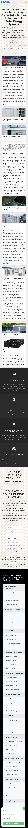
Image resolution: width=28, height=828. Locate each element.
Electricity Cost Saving (11, 711)
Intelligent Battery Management (14, 741)
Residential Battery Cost (12, 614)
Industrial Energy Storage (12, 791)
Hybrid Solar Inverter (11, 639)
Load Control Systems (11, 707)
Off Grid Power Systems (12, 784)
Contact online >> (14, 42)
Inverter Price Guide (11, 647)
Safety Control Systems (11, 749)
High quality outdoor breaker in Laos (13, 153)
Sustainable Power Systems (12, 689)
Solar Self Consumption (12, 699)
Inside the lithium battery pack (11, 334)
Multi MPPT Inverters (11, 631)
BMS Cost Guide (10, 753)
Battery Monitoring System (12, 745)
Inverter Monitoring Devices (14, 758)
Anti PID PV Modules (11, 716)
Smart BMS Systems (11, 737)
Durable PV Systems (11, 732)
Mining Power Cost (10, 795)
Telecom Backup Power (11, 656)
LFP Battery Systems (11, 622)
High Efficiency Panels (11, 720)
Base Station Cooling (11, 664)
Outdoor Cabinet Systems (12, 660)
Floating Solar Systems (12, 801)
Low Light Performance (11, 724)
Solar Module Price (10, 728)
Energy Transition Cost (11, 685)
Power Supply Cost (10, 668)
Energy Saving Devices (11, 592)
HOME (3, 45)
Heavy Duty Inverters (11, 787)
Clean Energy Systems (11, 677)
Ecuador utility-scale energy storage (13, 67)
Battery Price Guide (10, 626)
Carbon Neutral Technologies (14, 673)
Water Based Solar (10, 805)
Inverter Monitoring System (13, 643)
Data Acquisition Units (11, 766)
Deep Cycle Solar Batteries (13, 610)
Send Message (14, 551)
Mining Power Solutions (12, 779)
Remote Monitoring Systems (13, 762)
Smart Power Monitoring (12, 770)
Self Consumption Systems (13, 694)
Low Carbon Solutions (11, 681)
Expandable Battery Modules (13, 618)
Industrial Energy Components (10, 587)
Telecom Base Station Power (13, 652)
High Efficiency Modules (12, 596)
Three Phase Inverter (11, 635)
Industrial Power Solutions (12, 600)
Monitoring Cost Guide (11, 774)
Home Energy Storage (11, 703)
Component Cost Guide (11, 604)
